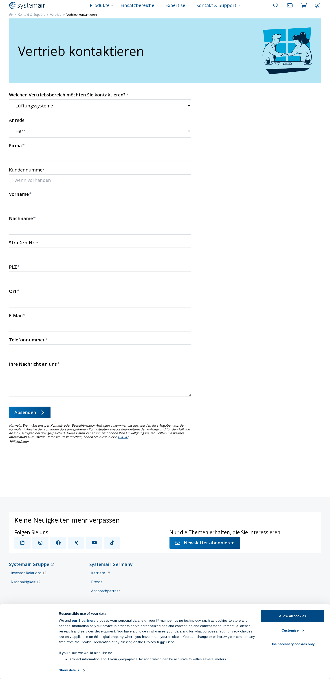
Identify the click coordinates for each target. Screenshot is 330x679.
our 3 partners (84, 620)
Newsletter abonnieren (209, 543)
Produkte (100, 5)
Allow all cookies (292, 616)
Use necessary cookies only (293, 644)
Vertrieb (55, 14)
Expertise (175, 5)
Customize (290, 630)
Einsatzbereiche (137, 5)
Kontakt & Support (216, 5)
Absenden (25, 412)
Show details (69, 670)
